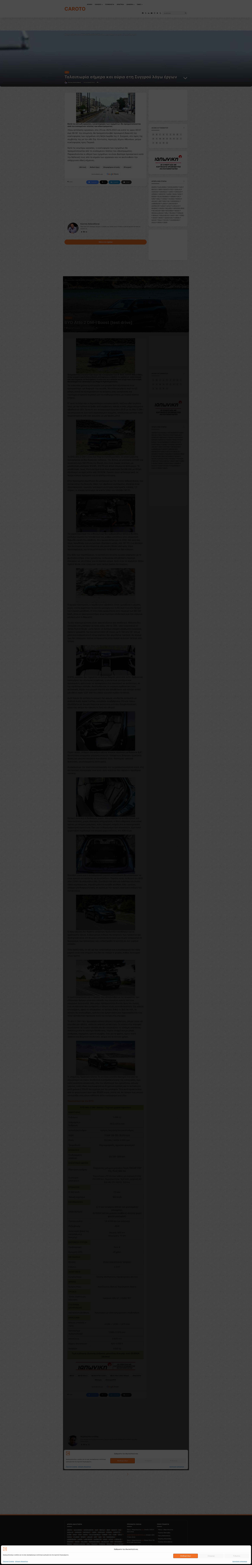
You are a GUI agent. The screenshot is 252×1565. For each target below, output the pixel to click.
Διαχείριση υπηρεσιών (240, 1561)
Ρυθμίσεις (236, 1556)
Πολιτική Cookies (8, 1561)
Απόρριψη (211, 1556)
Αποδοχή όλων (185, 1556)
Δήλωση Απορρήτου (21, 1561)
